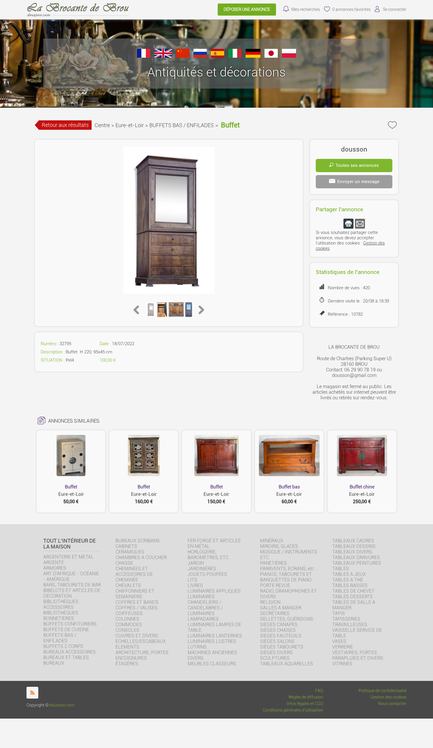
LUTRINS (197, 647)
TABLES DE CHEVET (353, 591)
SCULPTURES (275, 658)
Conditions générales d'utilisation (293, 710)
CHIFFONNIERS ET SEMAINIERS (134, 593)
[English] (163, 56)
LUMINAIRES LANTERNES (215, 636)
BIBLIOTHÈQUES (60, 613)
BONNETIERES (58, 618)
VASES (339, 641)
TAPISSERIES (346, 619)
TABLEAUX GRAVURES (356, 557)
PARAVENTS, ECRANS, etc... (289, 568)
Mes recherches (305, 9)
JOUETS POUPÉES (207, 574)
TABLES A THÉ (347, 580)
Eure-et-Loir (129, 125)
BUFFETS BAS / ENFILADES (181, 125)
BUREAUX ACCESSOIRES (69, 652)
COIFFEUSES (129, 613)
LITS (192, 580)
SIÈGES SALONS (277, 641)
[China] (182, 56)
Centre (102, 125)
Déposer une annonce (247, 9)
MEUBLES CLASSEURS (212, 663)
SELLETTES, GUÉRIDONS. (287, 619)
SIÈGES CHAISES (278, 630)
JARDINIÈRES (202, 568)
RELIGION (270, 602)
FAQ (319, 690)
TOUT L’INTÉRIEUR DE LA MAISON (69, 544)
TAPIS (338, 613)
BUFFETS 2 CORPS (63, 646)
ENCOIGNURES (131, 658)
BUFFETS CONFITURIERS (70, 624)
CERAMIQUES (129, 552)
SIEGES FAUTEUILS (280, 636)
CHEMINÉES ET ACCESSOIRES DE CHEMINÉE (134, 574)
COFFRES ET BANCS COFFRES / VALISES (136, 605)
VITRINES (342, 663)
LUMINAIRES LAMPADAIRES (203, 616)
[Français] (143, 56)
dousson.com (61, 705)
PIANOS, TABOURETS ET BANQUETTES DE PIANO (286, 577)
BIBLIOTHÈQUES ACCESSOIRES (60, 604)
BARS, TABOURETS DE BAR (72, 585)
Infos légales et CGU (305, 703)
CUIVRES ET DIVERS (136, 636)
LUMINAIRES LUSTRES (212, 641)
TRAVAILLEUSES (349, 624)
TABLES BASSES (350, 585)
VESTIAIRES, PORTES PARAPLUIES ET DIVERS (357, 655)
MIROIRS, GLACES (279, 546)
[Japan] (271, 56)
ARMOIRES (54, 568)
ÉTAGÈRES (126, 663)
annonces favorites (351, 9)
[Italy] (235, 56)
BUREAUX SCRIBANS (137, 540)
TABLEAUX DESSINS (354, 546)
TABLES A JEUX (349, 574)
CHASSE (124, 563)
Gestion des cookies (388, 697)
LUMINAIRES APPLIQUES (214, 591)
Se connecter (394, 9)
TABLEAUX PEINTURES (356, 563)
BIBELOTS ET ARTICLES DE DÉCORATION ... (71, 593)
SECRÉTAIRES (275, 613)
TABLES (340, 568)
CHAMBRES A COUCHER (141, 557)
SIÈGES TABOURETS (281, 647)
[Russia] (200, 56)
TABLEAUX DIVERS (352, 552)
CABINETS (126, 546)
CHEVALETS (128, 585)
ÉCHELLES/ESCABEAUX (140, 641)
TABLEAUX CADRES (353, 540)
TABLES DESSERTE (352, 596)
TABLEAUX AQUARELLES (286, 663)
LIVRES (195, 585)
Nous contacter (392, 703)
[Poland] (289, 56)
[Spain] (217, 56)
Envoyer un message (358, 181)
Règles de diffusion (306, 697)
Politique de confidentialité (382, 690)
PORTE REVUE (275, 585)
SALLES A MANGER (280, 608)
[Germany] (253, 56)
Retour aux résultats (65, 125)
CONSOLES (127, 630)
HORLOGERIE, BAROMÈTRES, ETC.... (210, 554)
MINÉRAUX (271, 540)
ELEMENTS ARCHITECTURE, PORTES (141, 649)
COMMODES (128, 624)
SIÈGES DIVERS (276, 652)
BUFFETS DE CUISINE (66, 629)
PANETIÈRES (273, 563)
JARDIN (196, 563)
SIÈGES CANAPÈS (279, 624)
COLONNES (127, 619)
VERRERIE (342, 647)
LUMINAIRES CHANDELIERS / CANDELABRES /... (207, 602)
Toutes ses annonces (357, 165)
